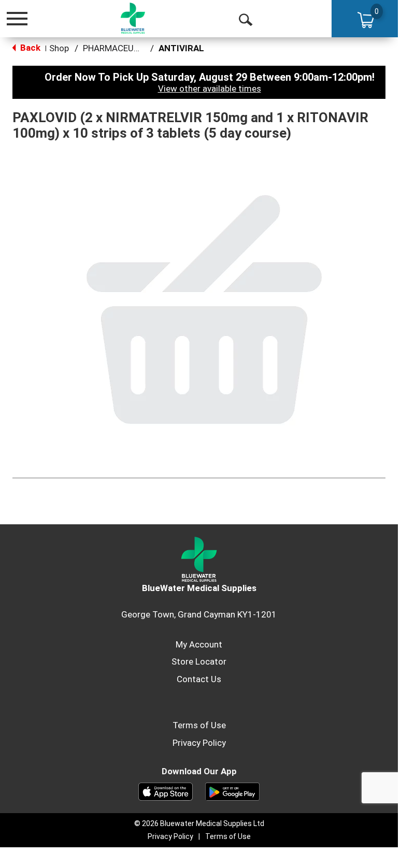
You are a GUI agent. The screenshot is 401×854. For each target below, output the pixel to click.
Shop (59, 48)
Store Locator (198, 661)
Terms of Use (199, 725)
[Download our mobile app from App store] (165, 791)
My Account (199, 644)
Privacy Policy (199, 743)
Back (29, 47)
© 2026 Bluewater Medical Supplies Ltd (199, 823)
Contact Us (199, 679)
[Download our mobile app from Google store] (232, 791)
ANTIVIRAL (181, 48)
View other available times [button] (209, 88)
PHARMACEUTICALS (123, 48)
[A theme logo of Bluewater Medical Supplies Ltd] (133, 18)
